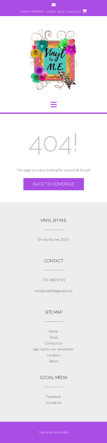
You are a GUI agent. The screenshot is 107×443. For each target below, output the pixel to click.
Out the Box (60, 432)
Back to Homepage (53, 184)
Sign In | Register (32, 11)
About (53, 361)
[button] (53, 104)
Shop (53, 337)
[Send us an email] (54, 5)
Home (53, 331)
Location (53, 355)
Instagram (53, 402)
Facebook (53, 396)
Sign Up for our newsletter (53, 349)
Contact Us (54, 343)
